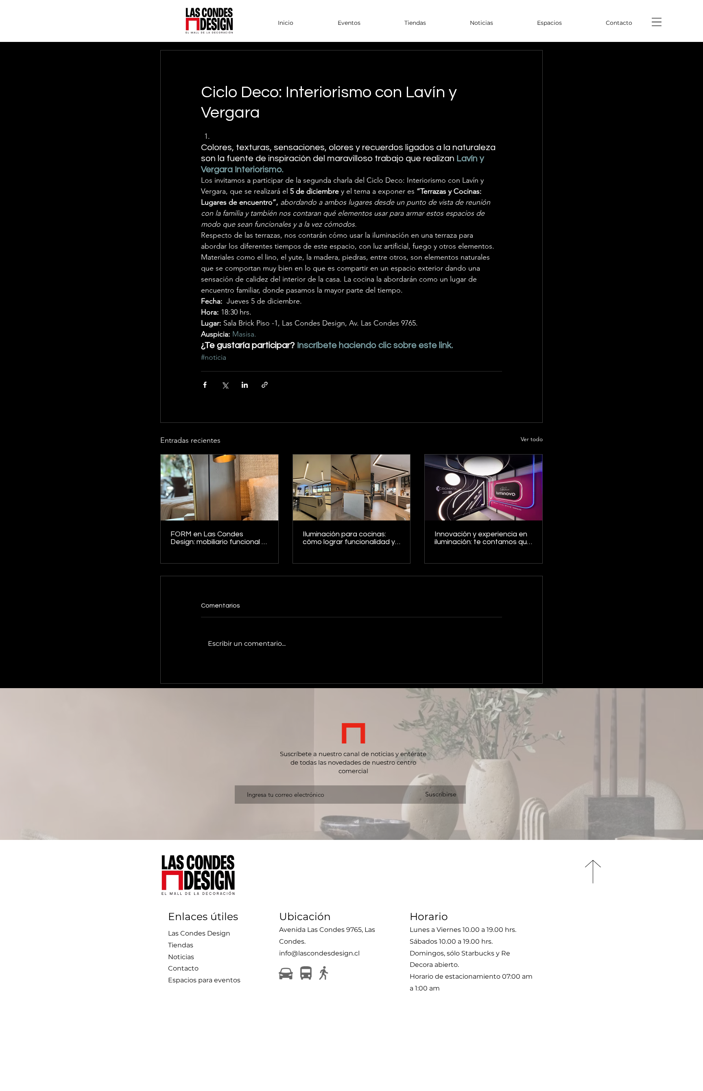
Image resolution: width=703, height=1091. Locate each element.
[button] (657, 22)
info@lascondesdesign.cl (319, 953)
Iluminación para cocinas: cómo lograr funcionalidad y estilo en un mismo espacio (349, 538)
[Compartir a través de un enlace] (265, 385)
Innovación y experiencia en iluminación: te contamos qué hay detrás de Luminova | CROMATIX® (482, 538)
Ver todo (532, 439)
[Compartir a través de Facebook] (205, 385)
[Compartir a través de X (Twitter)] (225, 385)
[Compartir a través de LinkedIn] (245, 385)
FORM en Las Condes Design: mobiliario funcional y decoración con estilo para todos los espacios (217, 538)
